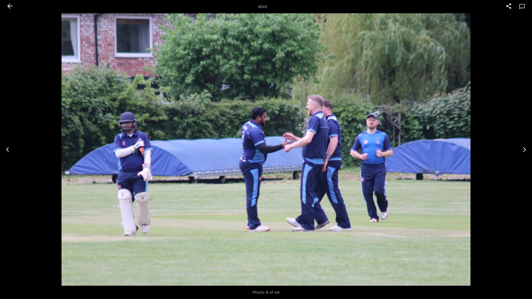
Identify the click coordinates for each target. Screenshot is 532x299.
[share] (508, 7)
